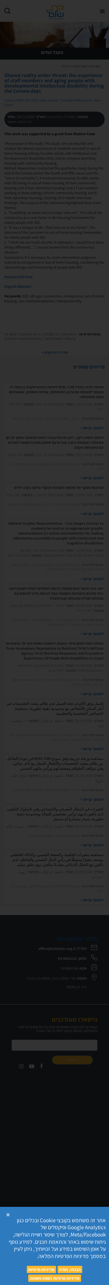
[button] (8, 1215)
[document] (54, 642)
